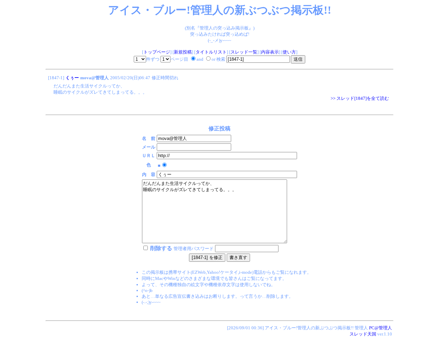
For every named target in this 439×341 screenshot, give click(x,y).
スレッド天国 (362, 334)
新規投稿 (183, 52)
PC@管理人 (380, 327)
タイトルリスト (211, 52)
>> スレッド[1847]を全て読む (360, 98)
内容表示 (270, 52)
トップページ (156, 52)
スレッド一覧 (243, 52)
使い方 (289, 52)
